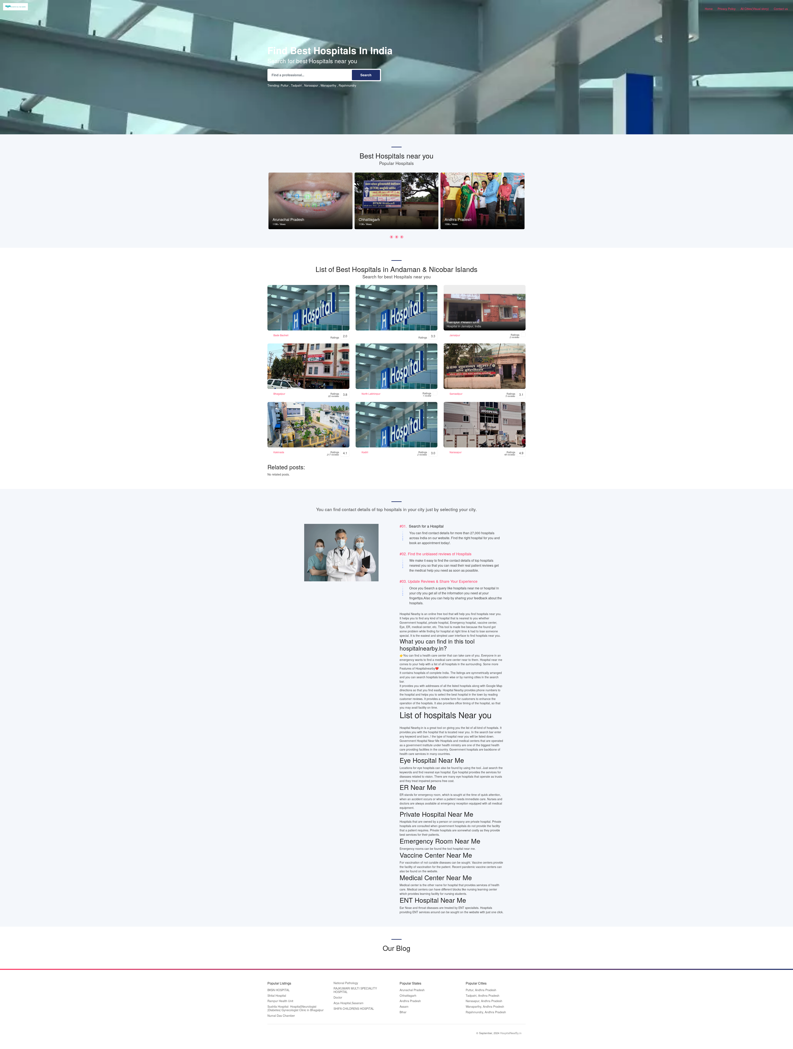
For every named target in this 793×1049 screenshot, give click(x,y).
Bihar (403, 1012)
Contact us (781, 9)
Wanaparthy (328, 85)
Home (709, 9)
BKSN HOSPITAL (278, 990)
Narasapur (311, 85)
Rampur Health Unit (280, 1001)
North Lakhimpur (371, 393)
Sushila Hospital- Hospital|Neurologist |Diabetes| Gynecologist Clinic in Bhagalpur (295, 1008)
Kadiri (365, 452)
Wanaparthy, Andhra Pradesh (485, 1006)
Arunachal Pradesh (412, 990)
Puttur (284, 85)
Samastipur (456, 393)
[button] (391, 236)
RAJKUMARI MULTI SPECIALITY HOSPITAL (355, 990)
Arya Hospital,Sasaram (348, 1003)
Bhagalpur (279, 393)
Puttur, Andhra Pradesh (481, 990)
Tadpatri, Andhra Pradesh (482, 996)
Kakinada (278, 452)
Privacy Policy (727, 9)
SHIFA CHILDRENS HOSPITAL (354, 1009)
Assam (404, 1006)
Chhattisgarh (408, 996)
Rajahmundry (347, 85)
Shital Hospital (276, 996)
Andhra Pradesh (410, 1001)
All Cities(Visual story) (755, 9)
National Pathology (346, 983)
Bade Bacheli (280, 335)
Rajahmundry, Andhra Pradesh (486, 1012)
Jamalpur (455, 335)
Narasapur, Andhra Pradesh (484, 1001)
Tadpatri (296, 85)
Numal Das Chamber (281, 1016)
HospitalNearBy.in (510, 1033)
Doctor (338, 997)
